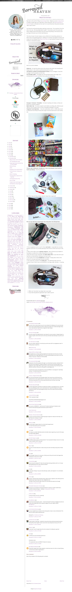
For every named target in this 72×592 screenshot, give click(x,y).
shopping (47, 302)
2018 (10, 149)
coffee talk (10, 229)
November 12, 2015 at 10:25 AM (35, 435)
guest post (15, 240)
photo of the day (19, 258)
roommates (10, 264)
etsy (8, 235)
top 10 (17, 274)
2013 (10, 205)
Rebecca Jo (31, 422)
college (21, 229)
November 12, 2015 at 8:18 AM (35, 338)
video (22, 277)
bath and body (32, 302)
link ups (17, 248)
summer (21, 269)
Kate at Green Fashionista (34, 404)
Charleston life (29, 0)
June (11, 192)
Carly (30, 430)
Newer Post (29, 581)
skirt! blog (15, 266)
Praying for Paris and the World (16, 169)
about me (14, 216)
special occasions (16, 268)
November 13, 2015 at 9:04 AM (35, 497)
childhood (12, 228)
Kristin (30, 476)
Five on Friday (12, 180)
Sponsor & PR (55, 0)
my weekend (12, 256)
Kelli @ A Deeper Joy (33, 438)
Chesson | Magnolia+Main (34, 375)
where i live (20, 280)
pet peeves (13, 258)
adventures (20, 216)
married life (11, 249)
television (14, 273)
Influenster (21, 244)
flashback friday (11, 236)
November (12, 158)
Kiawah (18, 245)
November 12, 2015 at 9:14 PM (35, 483)
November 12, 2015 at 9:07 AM (35, 372)
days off (10, 232)
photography (11, 259)
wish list (9, 282)
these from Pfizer (44, 39)
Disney (20, 232)
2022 (10, 142)
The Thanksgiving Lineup (15, 161)
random (9, 262)
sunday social (10, 270)
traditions (21, 274)
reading (12, 262)
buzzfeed (14, 224)
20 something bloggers (18, 215)
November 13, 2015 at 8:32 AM (35, 490)
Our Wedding (46, 0)
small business (20, 266)
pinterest (17, 259)
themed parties (11, 274)
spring (17, 269)
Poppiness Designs (37, 588)
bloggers (17, 221)
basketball (13, 220)
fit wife (21, 235)
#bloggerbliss (10, 215)
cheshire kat (33, 347)
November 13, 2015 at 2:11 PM (35, 516)
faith (13, 235)
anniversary (15, 217)
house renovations (12, 244)
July (10, 191)
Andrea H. (31, 527)
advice (9, 217)
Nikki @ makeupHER (33, 384)
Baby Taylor (20, 219)
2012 (10, 207)
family (18, 235)
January (11, 201)
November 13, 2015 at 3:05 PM (35, 524)
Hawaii (17, 241)
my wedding (14, 254)
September (12, 187)
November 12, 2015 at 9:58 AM (35, 419)
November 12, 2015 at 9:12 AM (35, 382)
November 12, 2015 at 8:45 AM (35, 358)
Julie (30, 453)
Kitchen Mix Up (11, 247)
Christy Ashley (32, 461)
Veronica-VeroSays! (32, 332)
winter (22, 281)
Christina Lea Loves (33, 519)
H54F (19, 240)
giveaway (18, 239)
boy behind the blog (16, 223)
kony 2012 (17, 246)
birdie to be (31, 493)
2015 (10, 155)
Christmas (17, 228)
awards (16, 219)
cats (8, 225)
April (11, 196)
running (21, 264)
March (11, 198)
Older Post (62, 581)
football (18, 238)
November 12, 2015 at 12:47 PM (35, 442)
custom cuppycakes (17, 231)
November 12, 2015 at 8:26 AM (35, 349)
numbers (15, 257)
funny (12, 239)
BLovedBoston (32, 500)
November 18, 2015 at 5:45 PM (35, 551)
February (12, 199)
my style (43, 302)
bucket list (10, 224)
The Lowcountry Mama (33, 361)
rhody (22, 262)
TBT (22, 271)
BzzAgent (17, 224)
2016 (10, 153)
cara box (21, 224)
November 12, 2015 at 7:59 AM (35, 329)
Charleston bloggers (13, 225)
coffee (22, 228)
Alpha (11, 217)
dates (22, 231)
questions (19, 261)
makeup (21, 248)
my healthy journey (16, 252)
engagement (20, 233)
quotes (22, 261)
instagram (10, 245)
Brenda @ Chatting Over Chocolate (36, 486)
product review (13, 261)
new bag (44, 21)
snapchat (9, 268)
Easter (16, 233)
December (12, 156)
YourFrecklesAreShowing (34, 509)
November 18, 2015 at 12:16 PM (35, 543)
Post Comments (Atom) (36, 583)
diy (22, 232)
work (12, 282)
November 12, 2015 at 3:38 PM (35, 474)
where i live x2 (10, 281)
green (11, 240)
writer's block (16, 282)
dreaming (9, 233)
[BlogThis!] (42, 300)
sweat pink (20, 270)
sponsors (13, 269)
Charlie (9, 228)
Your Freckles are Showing (38, 515)
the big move (20, 273)
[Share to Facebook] (44, 300)
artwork (12, 219)
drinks (13, 233)
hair (22, 240)
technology (9, 273)
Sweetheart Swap (11, 271)
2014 (10, 203)
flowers (16, 236)
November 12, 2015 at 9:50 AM (35, 411)
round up (14, 264)
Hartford (13, 241)
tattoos (20, 271)
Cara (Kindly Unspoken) (33, 323)
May (11, 194)
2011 (10, 208)
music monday (17, 251)
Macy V (30, 445)
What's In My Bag (13, 174)
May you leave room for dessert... (16, 159)
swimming (16, 271)
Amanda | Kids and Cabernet (34, 414)
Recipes (38, 0)
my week (21, 254)
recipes (17, 262)
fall (15, 235)
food (19, 236)
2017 (10, 151)
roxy (18, 264)
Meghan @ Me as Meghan (34, 352)
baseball (9, 220)
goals (22, 239)
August (11, 189)
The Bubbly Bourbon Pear (15, 178)
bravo (22, 223)
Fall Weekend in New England (15, 183)
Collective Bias (38, 302)
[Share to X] (43, 300)
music (12, 251)
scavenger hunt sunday (13, 265)
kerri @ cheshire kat (33, 341)
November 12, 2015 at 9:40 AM (35, 401)
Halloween (10, 241)
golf (8, 240)
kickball (21, 245)
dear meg (16, 232)
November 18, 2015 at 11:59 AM (35, 537)
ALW (30, 533)
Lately (11, 167)
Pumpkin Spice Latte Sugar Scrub (16, 182)
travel (9, 276)
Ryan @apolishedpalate (33, 546)
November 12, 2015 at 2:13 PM (35, 458)
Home (13, 0)
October (11, 185)
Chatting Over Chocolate (50, 489)
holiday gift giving (12, 243)
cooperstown (10, 231)
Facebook (11, 235)
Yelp (19, 282)
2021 (10, 144)
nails (17, 256)
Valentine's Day (17, 277)
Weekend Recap (13, 166)
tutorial (51, 302)
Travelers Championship (16, 275)
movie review (21, 249)
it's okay (14, 245)
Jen (29, 469)
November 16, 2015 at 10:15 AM (35, 530)
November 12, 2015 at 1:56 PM (35, 450)
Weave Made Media (12, 278)
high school (21, 241)
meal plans (16, 249)
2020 (10, 146)
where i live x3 (17, 281)
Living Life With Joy (33, 395)
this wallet (35, 76)
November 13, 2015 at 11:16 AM (35, 506)
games (14, 239)
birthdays (12, 221)
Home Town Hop (19, 243)
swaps (15, 270)
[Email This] (41, 300)
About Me (20, 0)
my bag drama (60, 21)
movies (9, 251)
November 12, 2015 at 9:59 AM (35, 427)
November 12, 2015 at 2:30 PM (35, 466)
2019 (10, 148)
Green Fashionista (32, 410)
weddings (15, 279)
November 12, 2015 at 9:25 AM (35, 392)
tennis (17, 273)
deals (13, 232)
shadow (21, 265)
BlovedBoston (31, 504)
